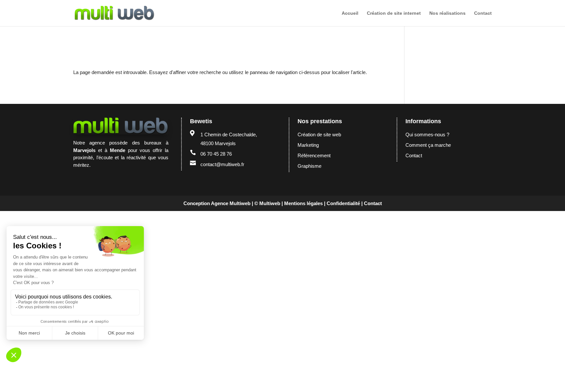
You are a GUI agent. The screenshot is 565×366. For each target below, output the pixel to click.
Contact (483, 13)
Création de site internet (394, 13)
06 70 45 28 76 (216, 154)
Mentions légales (303, 203)
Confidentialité (343, 203)
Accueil (350, 13)
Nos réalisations (447, 13)
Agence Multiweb (230, 203)
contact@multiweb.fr (222, 164)
